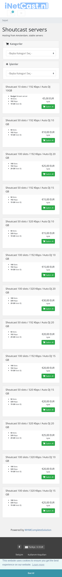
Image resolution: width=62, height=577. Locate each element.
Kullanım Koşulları (37, 554)
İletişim (19, 554)
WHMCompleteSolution (38, 530)
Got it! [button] (31, 573)
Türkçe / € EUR (35, 547)
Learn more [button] (38, 564)
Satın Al (49, 106)
